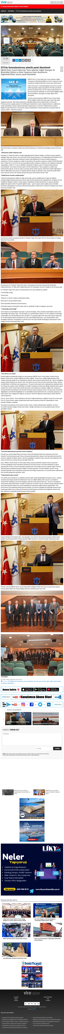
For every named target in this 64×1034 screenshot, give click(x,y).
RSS (48, 998)
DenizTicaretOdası (18, 681)
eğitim (47, 681)
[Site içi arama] (62, 2)
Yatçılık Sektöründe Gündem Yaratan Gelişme (42, 1017)
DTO (9, 681)
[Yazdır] (26, 60)
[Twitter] (17, 60)
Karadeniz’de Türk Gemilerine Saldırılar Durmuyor (12, 1017)
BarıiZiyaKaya (11, 683)
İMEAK (12, 681)
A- (61, 70)
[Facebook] (13, 60)
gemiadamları (30, 681)
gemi (40, 681)
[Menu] (51, 2)
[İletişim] (59, 2)
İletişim (16, 1000)
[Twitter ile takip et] (28, 1003)
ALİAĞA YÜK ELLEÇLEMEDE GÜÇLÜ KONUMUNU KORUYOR (15, 1019)
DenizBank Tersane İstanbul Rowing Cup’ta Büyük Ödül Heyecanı (20, 6)
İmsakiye (48, 1000)
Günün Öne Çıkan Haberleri (7, 1012)
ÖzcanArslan (4, 683)
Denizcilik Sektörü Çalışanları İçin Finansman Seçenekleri (14, 1023)
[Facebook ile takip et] (25, 1003)
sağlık (51, 681)
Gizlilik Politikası (48, 997)
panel (25, 681)
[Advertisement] (32, 775)
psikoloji (44, 681)
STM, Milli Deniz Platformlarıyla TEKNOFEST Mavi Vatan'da (14, 1027)
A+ (62, 68)
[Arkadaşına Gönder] (23, 60)
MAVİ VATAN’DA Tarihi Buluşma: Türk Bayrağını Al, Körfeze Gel (46, 1021)
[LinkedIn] (20, 60)
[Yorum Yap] (29, 60)
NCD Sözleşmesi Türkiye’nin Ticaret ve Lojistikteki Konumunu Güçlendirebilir (15, 1022)
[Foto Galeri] (57, 2)
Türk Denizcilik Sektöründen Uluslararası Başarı (43, 1025)
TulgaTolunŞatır (57, 681)
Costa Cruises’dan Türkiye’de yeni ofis (41, 1023)
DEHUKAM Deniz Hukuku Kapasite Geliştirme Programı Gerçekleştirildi (13, 1026)
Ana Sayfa (16, 997)
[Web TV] (54, 2)
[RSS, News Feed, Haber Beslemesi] (32, 1003)
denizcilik (36, 681)
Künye (16, 998)
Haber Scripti (30, 1009)
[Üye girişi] (35, 1003)
